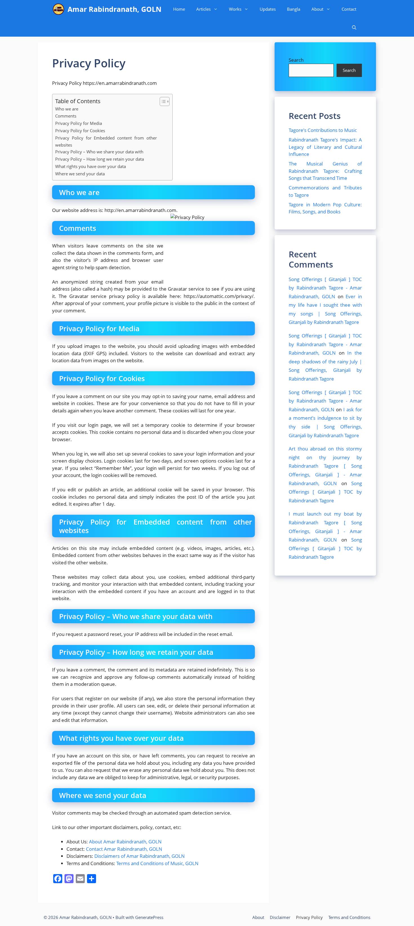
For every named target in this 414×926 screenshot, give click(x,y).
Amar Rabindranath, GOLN (114, 9)
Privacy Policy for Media (78, 123)
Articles (203, 9)
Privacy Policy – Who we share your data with (99, 151)
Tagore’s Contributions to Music (323, 130)
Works (235, 9)
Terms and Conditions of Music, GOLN (157, 863)
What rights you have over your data (90, 166)
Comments (65, 116)
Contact (349, 9)
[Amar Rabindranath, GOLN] (58, 9)
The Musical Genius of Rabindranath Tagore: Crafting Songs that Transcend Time (325, 170)
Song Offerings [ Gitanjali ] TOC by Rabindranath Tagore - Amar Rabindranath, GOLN (325, 288)
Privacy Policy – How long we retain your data (99, 159)
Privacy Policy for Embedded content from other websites (106, 141)
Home (179, 9)
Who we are (66, 109)
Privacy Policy (309, 917)
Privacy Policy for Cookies (80, 130)
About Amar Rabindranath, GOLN (125, 841)
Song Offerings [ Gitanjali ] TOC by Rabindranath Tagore (325, 492)
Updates (268, 9)
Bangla (293, 9)
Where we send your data (80, 173)
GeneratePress (149, 917)
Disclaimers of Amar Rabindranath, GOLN (139, 856)
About (317, 9)
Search (296, 60)
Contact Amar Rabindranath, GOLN (124, 849)
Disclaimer (280, 917)
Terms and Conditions (349, 917)
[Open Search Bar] (354, 27)
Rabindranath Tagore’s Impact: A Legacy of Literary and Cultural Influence (325, 146)
